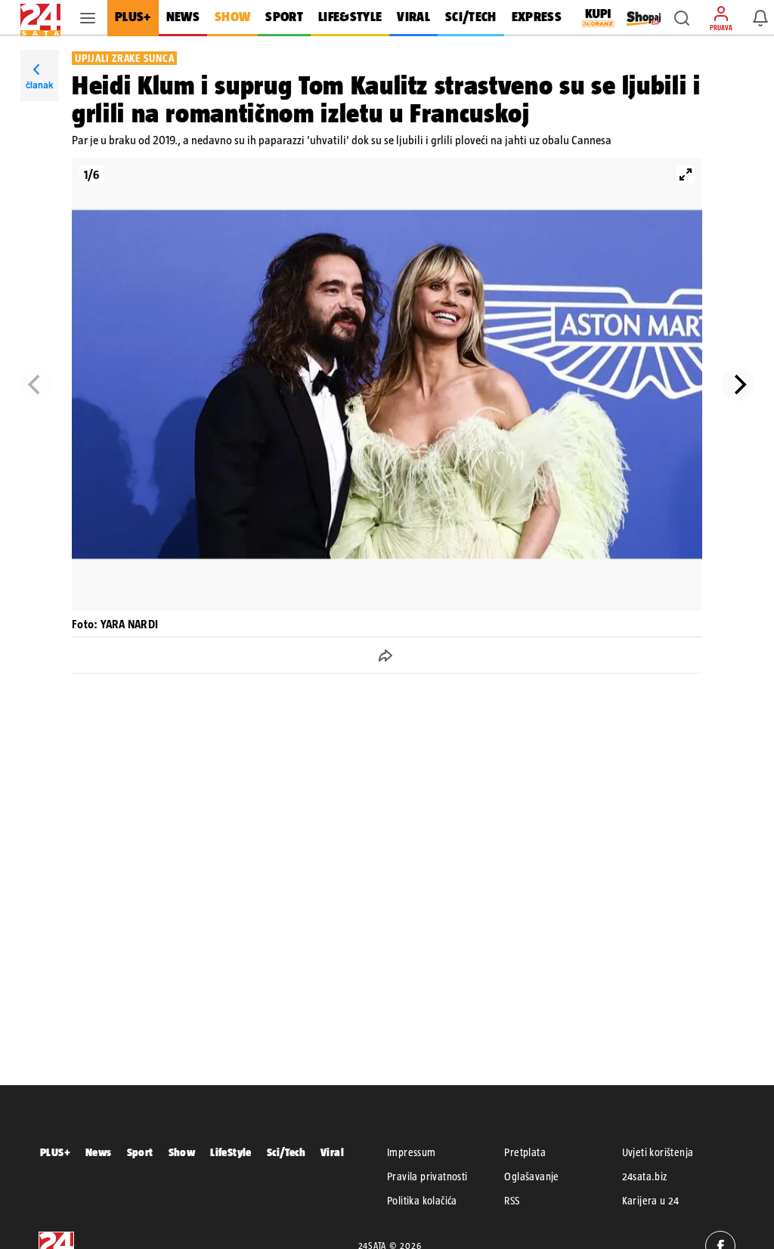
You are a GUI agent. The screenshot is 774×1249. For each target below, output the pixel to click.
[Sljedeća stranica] (738, 384)
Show (182, 1152)
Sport (140, 1152)
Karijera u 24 (651, 1201)
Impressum (411, 1152)
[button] (682, 18)
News (98, 1152)
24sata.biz (644, 1176)
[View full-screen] (685, 174)
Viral (332, 1152)
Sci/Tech (286, 1152)
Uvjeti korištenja (658, 1152)
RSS (511, 1201)
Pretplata (525, 1152)
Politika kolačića (422, 1201)
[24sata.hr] (40, 18)
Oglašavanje (531, 1176)
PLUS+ (55, 1152)
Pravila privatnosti (427, 1176)
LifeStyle (231, 1152)
